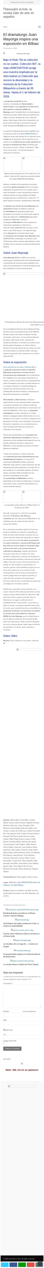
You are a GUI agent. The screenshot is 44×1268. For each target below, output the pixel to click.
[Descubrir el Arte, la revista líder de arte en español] (22, 13)
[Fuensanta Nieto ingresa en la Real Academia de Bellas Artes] (22, 950)
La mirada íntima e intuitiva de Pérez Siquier (21, 964)
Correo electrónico (29, 1011)
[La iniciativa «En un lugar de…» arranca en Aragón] (22, 940)
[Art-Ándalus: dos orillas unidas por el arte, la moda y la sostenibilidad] (22, 920)
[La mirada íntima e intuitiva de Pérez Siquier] (22, 961)
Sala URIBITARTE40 (28, 134)
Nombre (6, 1011)
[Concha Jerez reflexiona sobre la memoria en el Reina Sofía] (22, 930)
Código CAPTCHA (9, 1041)
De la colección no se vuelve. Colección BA (18, 367)
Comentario (8, 983)
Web (5, 1020)
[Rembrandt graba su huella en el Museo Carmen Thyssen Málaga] (22, 909)
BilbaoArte (16, 219)
